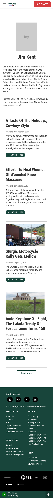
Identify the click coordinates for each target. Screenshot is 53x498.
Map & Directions (13, 425)
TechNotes (32, 457)
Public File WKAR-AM (37, 441)
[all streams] (49, 494)
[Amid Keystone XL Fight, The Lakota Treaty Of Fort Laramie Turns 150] (25, 303)
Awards (9, 445)
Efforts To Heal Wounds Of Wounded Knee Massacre (26, 174)
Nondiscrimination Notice (36, 427)
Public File (32, 432)
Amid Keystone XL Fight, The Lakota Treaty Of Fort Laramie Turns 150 (26, 323)
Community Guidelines (33, 418)
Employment (11, 429)
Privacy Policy (34, 422)
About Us (10, 416)
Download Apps (35, 464)
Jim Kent (9, 132)
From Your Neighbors (15, 454)
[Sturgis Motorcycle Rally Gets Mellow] (25, 235)
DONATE (43, 4)
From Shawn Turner (14, 451)
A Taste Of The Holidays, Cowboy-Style (26, 123)
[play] (4, 494)
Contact (9, 419)
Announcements (13, 448)
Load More (26, 373)
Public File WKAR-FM (37, 438)
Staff (8, 422)
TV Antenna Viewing (37, 461)
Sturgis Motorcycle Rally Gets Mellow (22, 254)
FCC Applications (35, 444)
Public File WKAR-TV (37, 435)
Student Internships (14, 432)
